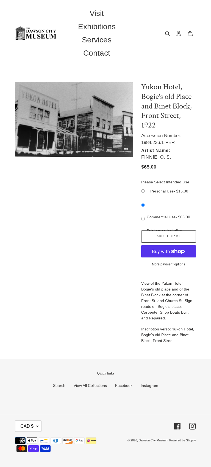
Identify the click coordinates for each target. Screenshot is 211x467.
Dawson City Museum (153, 440)
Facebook (123, 385)
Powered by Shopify (182, 440)
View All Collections (90, 385)
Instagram (149, 385)
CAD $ (27, 426)
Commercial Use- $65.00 (168, 217)
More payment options (168, 264)
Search (59, 385)
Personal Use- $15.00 (169, 191)
